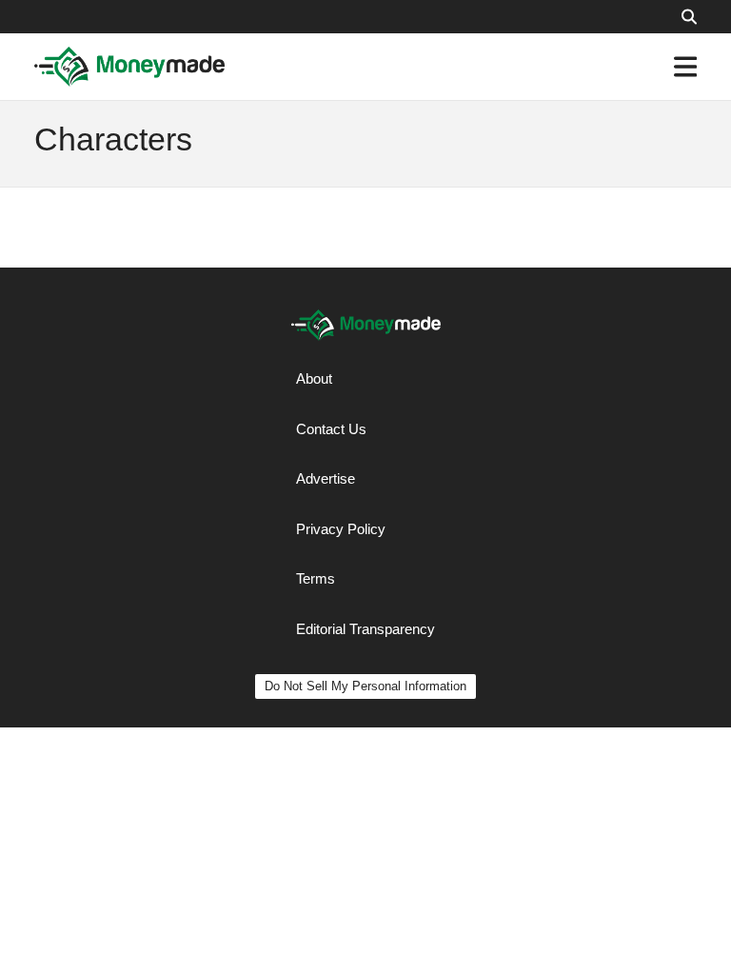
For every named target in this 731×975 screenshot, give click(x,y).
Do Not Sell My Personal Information (365, 686)
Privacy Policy (340, 529)
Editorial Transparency (365, 629)
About (314, 378)
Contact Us (331, 429)
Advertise (325, 478)
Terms (315, 578)
